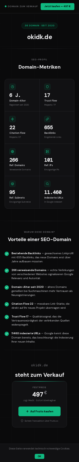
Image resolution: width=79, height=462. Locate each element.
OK (39, 456)
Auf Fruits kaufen (41, 411)
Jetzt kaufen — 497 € (57, 6)
